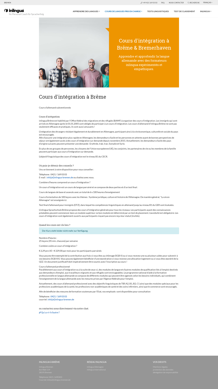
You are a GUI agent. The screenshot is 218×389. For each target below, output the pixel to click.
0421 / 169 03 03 (59, 296)
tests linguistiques (158, 11)
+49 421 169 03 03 (150, 3)
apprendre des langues (85, 11)
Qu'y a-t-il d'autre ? (50, 312)
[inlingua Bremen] (14, 10)
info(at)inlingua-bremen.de (58, 380)
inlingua (205, 11)
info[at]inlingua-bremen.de (60, 177)
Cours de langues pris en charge (125, 11)
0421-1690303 (55, 377)
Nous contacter (176, 3)
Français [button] (207, 3)
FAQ (162, 3)
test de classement (184, 11)
